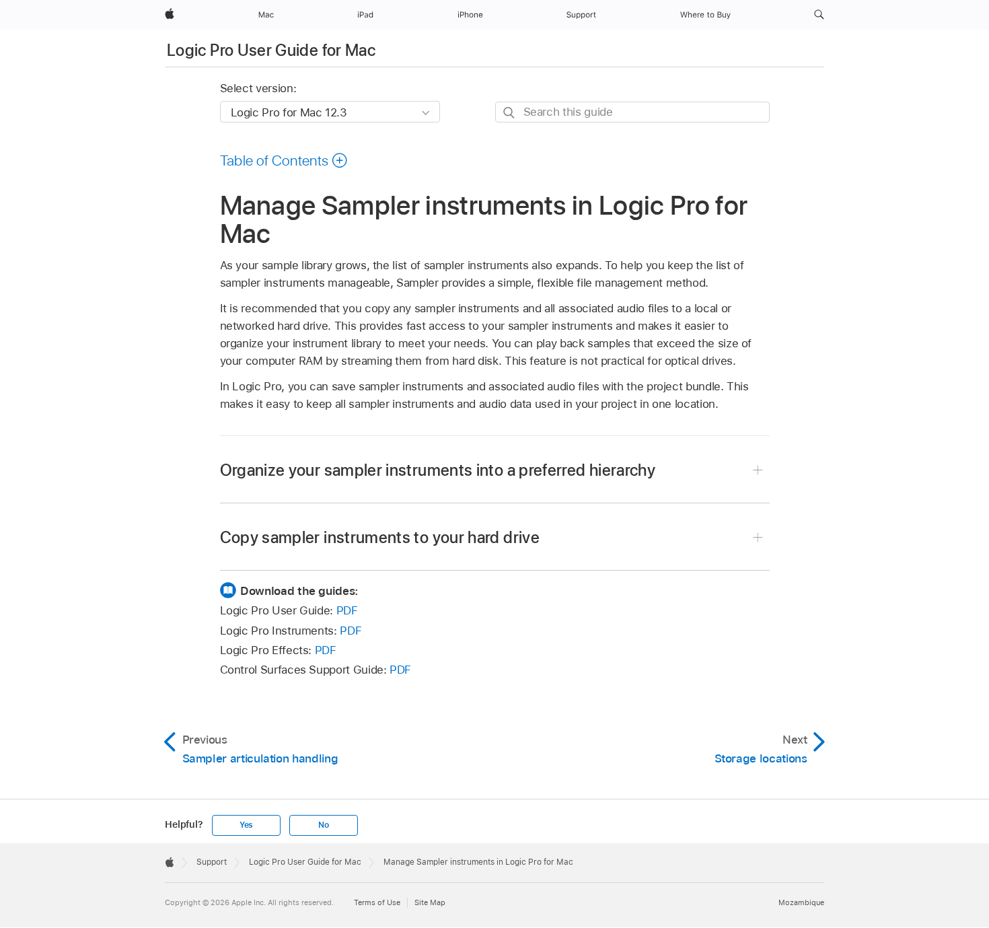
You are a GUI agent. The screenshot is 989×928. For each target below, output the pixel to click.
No (323, 825)
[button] (819, 15)
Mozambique (801, 902)
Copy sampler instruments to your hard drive (380, 537)
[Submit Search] (510, 113)
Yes (246, 825)
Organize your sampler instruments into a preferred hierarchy (438, 470)
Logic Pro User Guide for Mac (271, 50)
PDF (347, 610)
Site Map (429, 902)
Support (211, 862)
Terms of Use (377, 902)
